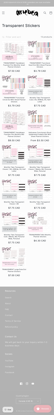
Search (8, 297)
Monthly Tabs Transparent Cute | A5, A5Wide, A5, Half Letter (39, 99)
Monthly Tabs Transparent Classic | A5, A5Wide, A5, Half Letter (14, 169)
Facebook (9, 372)
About (8, 303)
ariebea (23, 411)
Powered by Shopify (32, 411)
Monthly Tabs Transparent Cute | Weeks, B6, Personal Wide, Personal (14, 237)
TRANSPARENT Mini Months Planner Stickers (40, 236)
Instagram (9, 366)
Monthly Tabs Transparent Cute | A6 (40, 203)
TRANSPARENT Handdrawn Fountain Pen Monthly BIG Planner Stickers (14, 134)
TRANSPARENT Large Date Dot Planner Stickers (14, 270)
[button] (3, 13)
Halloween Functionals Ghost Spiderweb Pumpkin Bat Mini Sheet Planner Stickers (40, 134)
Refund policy (11, 327)
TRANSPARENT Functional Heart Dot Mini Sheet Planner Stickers (40, 65)
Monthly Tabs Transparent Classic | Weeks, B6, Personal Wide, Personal (40, 169)
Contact (8, 315)
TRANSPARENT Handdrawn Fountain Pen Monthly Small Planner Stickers (14, 65)
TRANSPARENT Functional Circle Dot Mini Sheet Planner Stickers (14, 99)
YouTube (9, 361)
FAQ (7, 309)
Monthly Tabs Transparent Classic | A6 (14, 203)
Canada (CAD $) (26, 401)
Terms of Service (13, 321)
